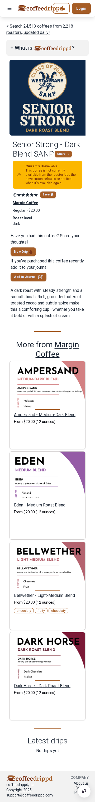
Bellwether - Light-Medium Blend (44, 595)
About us (81, 783)
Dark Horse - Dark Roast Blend (42, 685)
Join (61, 8)
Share (61, 154)
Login (81, 8)
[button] (9, 8)
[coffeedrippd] (40, 8)
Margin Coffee (57, 349)
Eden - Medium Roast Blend (39, 505)
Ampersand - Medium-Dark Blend (44, 414)
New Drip (21, 251)
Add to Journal (25, 277)
